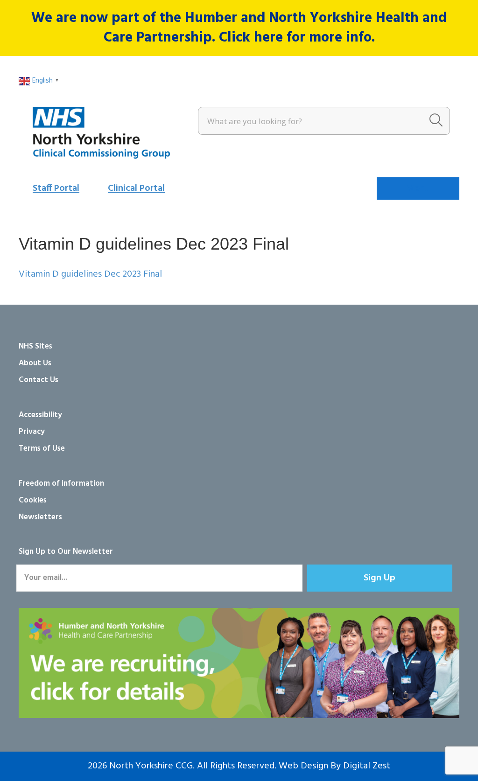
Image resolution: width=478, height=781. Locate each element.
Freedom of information (61, 483)
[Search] (436, 120)
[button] (379, 578)
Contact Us (38, 380)
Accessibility (40, 415)
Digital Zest (366, 766)
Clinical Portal (136, 188)
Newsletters (40, 517)
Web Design (303, 766)
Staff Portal (56, 188)
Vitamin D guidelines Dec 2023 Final (90, 274)
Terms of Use (42, 448)
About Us (35, 363)
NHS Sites (35, 346)
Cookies (33, 500)
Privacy (32, 431)
